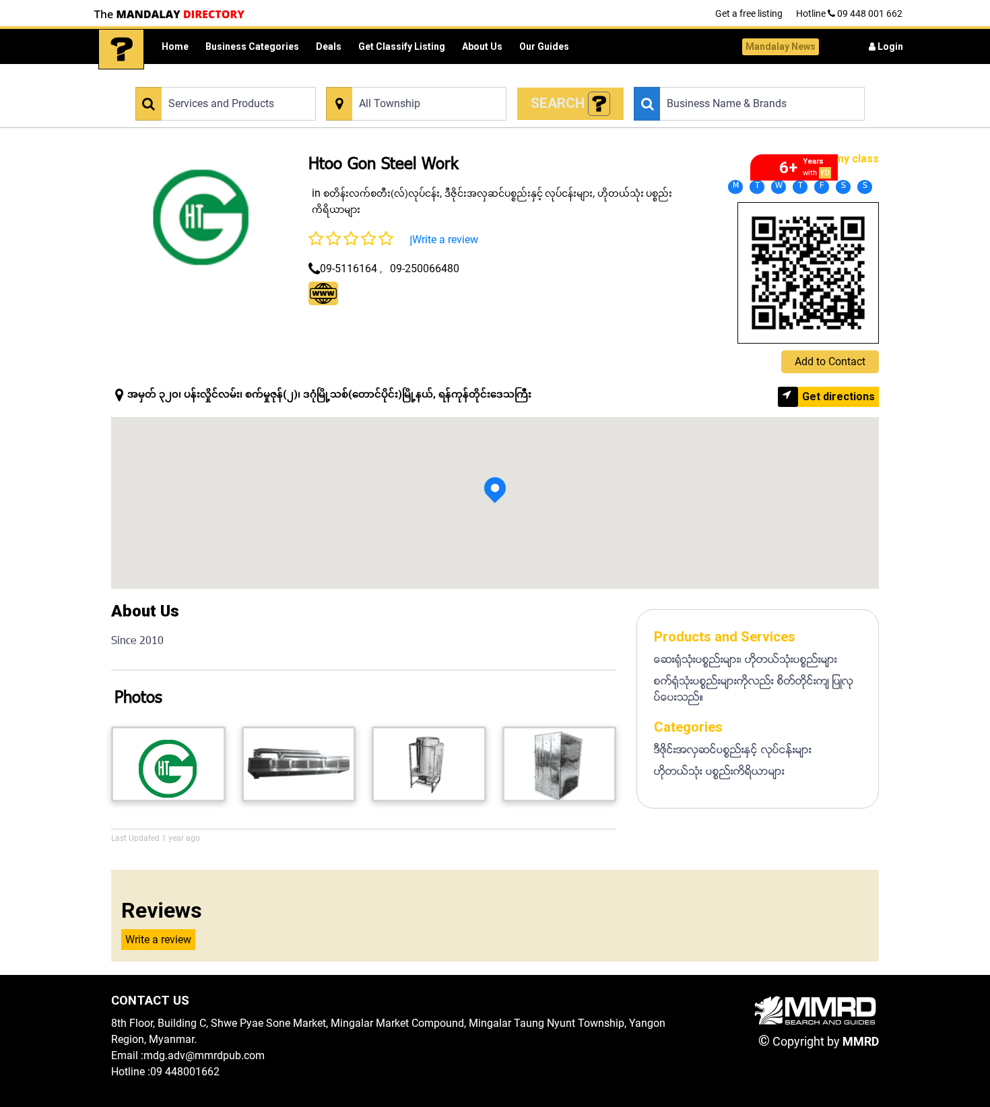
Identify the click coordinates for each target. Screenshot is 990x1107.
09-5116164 (348, 268)
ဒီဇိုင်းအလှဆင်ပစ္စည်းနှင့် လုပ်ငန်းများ (518, 193)
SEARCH (559, 103)
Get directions (838, 396)
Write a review (445, 239)
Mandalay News (781, 46)
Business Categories (252, 46)
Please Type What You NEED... (193, 79)
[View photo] (168, 764)
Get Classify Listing (401, 46)
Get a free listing (749, 13)
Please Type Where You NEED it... (390, 79)
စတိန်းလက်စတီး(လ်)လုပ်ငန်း (381, 193)
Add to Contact (830, 361)
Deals (328, 46)
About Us (482, 46)
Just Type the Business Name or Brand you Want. (728, 79)
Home (175, 46)
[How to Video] (599, 104)
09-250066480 (424, 268)
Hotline (849, 13)
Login (889, 46)
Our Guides (544, 46)
